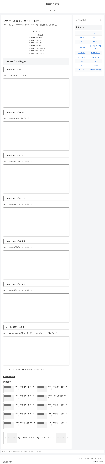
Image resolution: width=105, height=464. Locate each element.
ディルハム (81, 57)
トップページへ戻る (84, 458)
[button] (100, 20)
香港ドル (82, 47)
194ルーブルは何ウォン (38, 51)
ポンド (95, 37)
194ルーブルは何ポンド (38, 45)
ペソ (81, 61)
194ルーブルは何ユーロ (38, 43)
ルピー (95, 65)
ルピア (81, 65)
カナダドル (81, 53)
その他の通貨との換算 (37, 53)
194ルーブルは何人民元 (38, 48)
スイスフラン (95, 53)
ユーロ (81, 37)
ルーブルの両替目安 (9, 376)
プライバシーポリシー (96, 458)
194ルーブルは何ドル (37, 40)
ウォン (95, 42)
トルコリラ (95, 57)
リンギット (95, 61)
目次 (33, 31)
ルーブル (82, 70)
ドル (95, 33)
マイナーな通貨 (95, 70)
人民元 (81, 42)
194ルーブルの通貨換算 (36, 35)
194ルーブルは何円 (36, 37)
